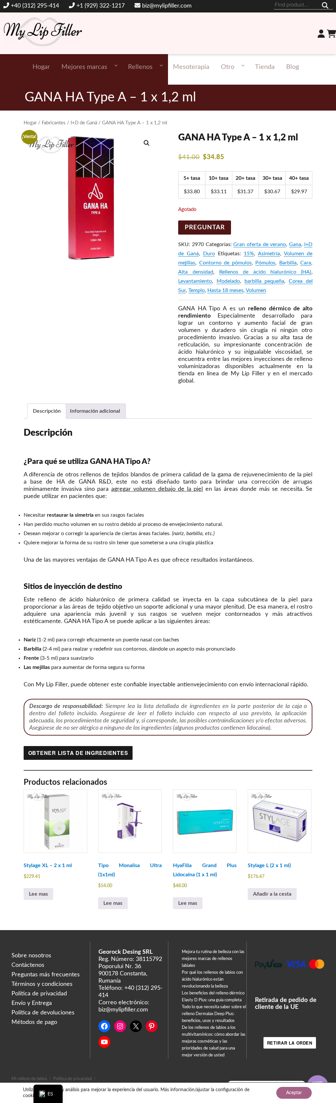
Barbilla (288, 262)
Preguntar (205, 227)
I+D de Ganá (84, 122)
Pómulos (265, 262)
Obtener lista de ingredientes (78, 753)
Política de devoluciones (42, 1013)
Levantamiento (195, 281)
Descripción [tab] (47, 411)
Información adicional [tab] (95, 411)
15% (249, 253)
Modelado (228, 281)
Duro (209, 253)
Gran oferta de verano (259, 244)
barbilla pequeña (264, 281)
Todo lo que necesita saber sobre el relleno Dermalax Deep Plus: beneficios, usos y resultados (214, 1014)
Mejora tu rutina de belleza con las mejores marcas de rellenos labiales (213, 959)
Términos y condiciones (42, 984)
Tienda (265, 67)
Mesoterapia (191, 67)
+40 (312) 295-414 (35, 6)
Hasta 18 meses (225, 290)
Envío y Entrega (31, 1003)
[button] (147, 143)
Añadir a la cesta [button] (272, 894)
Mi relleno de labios (29, 1079)
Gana (295, 244)
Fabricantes (54, 122)
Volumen (256, 290)
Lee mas (38, 894)
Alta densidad (195, 272)
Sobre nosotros (31, 956)
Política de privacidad (39, 994)
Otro (227, 67)
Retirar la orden (289, 1043)
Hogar (41, 67)
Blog (292, 67)
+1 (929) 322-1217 (100, 6)
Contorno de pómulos (225, 262)
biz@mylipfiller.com (167, 6)
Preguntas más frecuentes (45, 975)
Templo (196, 290)
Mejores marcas (84, 67)
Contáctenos (27, 965)
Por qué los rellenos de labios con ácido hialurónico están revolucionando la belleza (212, 979)
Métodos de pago (34, 1022)
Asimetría (269, 253)
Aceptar (294, 1093)
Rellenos (140, 67)
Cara (305, 262)
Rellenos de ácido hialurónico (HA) (265, 272)
